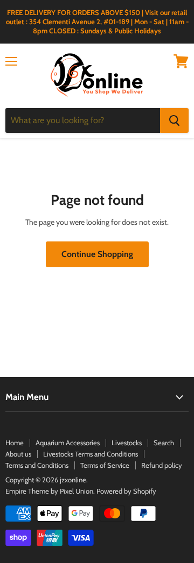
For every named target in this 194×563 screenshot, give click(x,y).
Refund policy (161, 465)
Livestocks (127, 442)
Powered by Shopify (126, 491)
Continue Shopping (97, 254)
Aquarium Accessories (68, 442)
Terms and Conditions (36, 465)
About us (18, 454)
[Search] (174, 120)
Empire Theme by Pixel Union (49, 491)
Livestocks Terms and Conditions (90, 454)
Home (14, 442)
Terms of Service (104, 465)
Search (164, 442)
